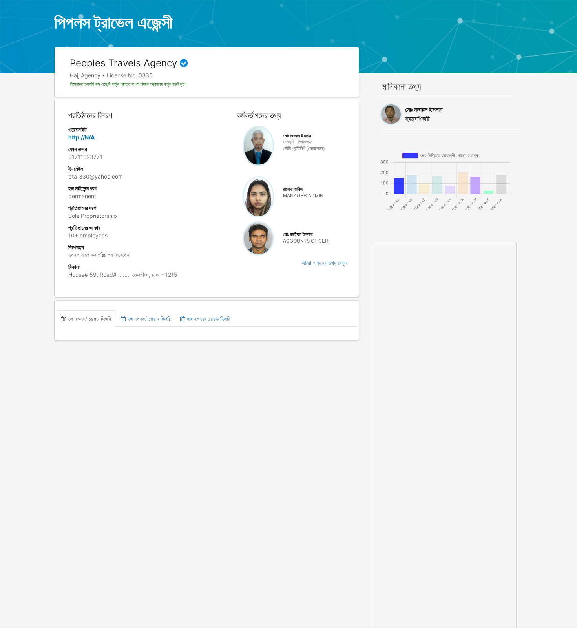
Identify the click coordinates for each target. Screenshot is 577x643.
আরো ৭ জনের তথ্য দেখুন (324, 263)
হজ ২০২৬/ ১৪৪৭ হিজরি (148, 318)
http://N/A (81, 137)
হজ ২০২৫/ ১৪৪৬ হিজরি (207, 318)
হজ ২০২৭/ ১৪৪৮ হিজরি (88, 318)
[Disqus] (444, 340)
